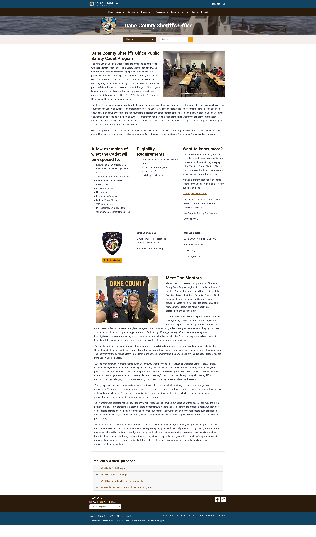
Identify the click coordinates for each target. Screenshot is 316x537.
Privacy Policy (136, 521)
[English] (94, 502)
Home (110, 12)
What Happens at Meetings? (114, 474)
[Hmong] (116, 502)
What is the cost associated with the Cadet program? (126, 487)
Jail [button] (184, 12)
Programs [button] (145, 12)
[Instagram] (223, 499)
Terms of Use (183, 515)
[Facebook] (217, 499)
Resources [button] (161, 12)
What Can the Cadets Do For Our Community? (122, 481)
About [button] (119, 12)
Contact (204, 12)
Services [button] (132, 12)
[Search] (224, 4)
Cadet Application (112, 260)
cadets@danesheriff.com (195, 193)
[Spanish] (105, 502)
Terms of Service (152, 521)
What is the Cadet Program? (114, 468)
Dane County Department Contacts (209, 515)
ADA (172, 515)
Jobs (165, 515)
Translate (215, 4)
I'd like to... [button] (135, 39)
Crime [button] (174, 12)
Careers (194, 12)
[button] (167, 74)
